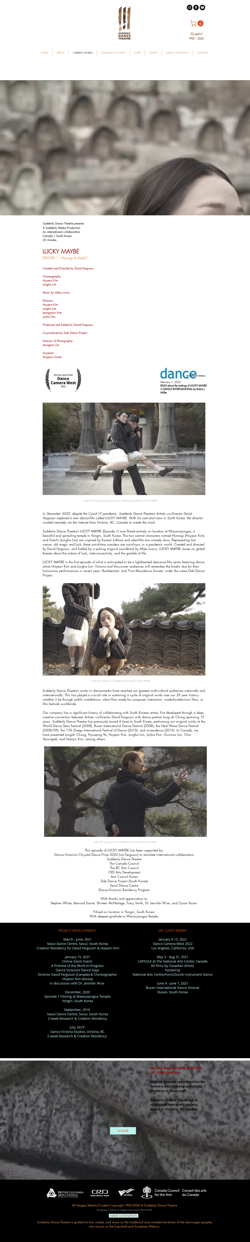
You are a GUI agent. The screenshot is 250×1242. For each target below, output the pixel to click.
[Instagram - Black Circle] (189, 7)
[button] (197, 23)
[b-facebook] (196, 7)
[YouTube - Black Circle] (202, 7)
